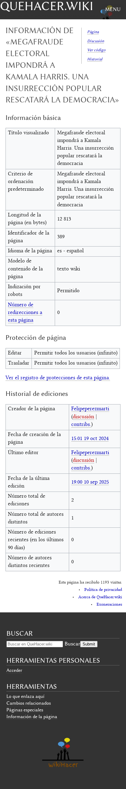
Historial (94, 59)
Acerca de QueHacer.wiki (100, 597)
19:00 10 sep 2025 (90, 482)
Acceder (14, 670)
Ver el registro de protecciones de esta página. (58, 378)
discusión (83, 417)
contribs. (81, 424)
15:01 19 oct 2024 (90, 438)
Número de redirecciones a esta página (25, 313)
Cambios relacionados (28, 703)
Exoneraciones (109, 605)
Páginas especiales (24, 710)
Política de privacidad (103, 590)
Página (93, 31)
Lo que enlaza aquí (25, 696)
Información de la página (31, 716)
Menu (112, 9)
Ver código (96, 50)
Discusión (95, 41)
